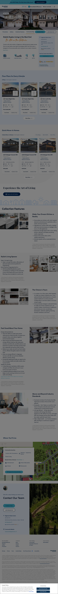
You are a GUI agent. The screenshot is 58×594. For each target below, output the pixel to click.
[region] (29, 588)
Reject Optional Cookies (43, 588)
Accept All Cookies (43, 591)
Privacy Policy (31, 591)
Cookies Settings (43, 585)
